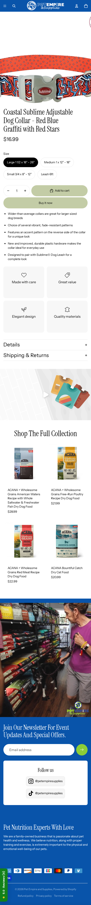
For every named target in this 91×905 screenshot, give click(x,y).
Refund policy (25, 895)
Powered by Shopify (64, 889)
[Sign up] (82, 750)
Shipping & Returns (26, 355)
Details (11, 345)
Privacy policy (44, 895)
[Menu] (5, 6)
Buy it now (45, 203)
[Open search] (14, 6)
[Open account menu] (76, 6)
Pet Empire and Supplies (38, 889)
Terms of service (63, 895)
